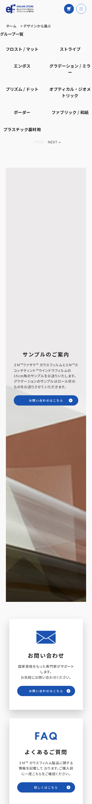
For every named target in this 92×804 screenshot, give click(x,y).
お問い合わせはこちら (46, 400)
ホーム (11, 25)
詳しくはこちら (46, 787)
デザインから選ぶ (37, 25)
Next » (54, 142)
